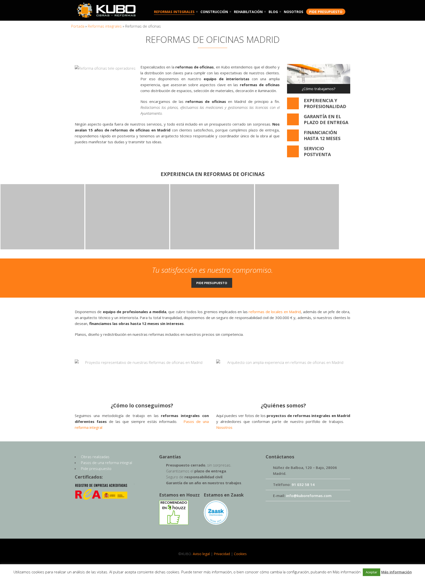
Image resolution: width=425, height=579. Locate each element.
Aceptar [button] (371, 572)
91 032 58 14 (303, 484)
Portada (77, 26)
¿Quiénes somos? (283, 405)
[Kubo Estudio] (106, 15)
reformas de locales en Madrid (275, 311)
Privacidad (222, 553)
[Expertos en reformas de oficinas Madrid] (107, 87)
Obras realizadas (95, 456)
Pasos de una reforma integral (106, 462)
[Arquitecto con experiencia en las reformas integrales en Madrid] (283, 378)
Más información (396, 571)
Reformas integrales (105, 26)
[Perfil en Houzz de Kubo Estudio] (173, 523)
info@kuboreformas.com (309, 495)
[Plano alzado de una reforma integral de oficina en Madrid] (142, 378)
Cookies (240, 553)
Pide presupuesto (211, 283)
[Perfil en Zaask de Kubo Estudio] (216, 523)
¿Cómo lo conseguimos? (142, 405)
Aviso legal (201, 553)
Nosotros (224, 427)
